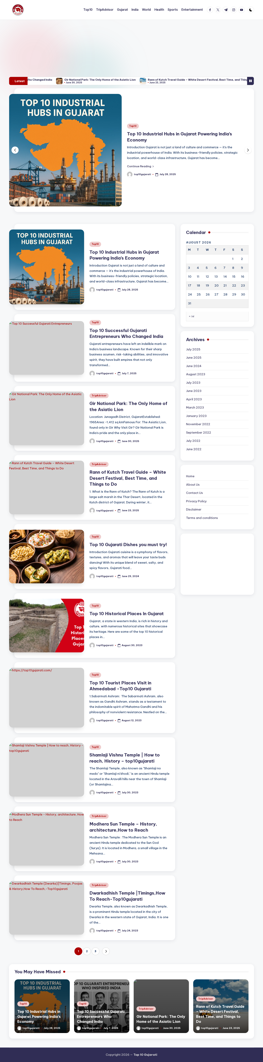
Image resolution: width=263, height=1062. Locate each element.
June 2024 (193, 341)
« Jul (191, 291)
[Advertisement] (131, 47)
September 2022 (198, 408)
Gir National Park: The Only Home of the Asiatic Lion (63, 79)
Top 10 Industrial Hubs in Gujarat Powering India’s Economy (39, 992)
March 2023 (195, 383)
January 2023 (196, 391)
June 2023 (193, 366)
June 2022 (193, 424)
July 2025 (193, 325)
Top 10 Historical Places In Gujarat (126, 589)
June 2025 (193, 333)
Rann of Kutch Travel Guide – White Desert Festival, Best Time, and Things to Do (166, 79)
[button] (225, 147)
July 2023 (193, 358)
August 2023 (195, 349)
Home (190, 451)
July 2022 (193, 416)
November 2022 (198, 399)
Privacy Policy (196, 476)
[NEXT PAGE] (106, 927)
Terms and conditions (202, 493)
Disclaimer (193, 485)
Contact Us (194, 468)
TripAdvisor (99, 371)
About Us (193, 460)
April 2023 (194, 375)
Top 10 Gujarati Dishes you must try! (128, 520)
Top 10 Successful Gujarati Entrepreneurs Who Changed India (101, 992)
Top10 (218, 107)
